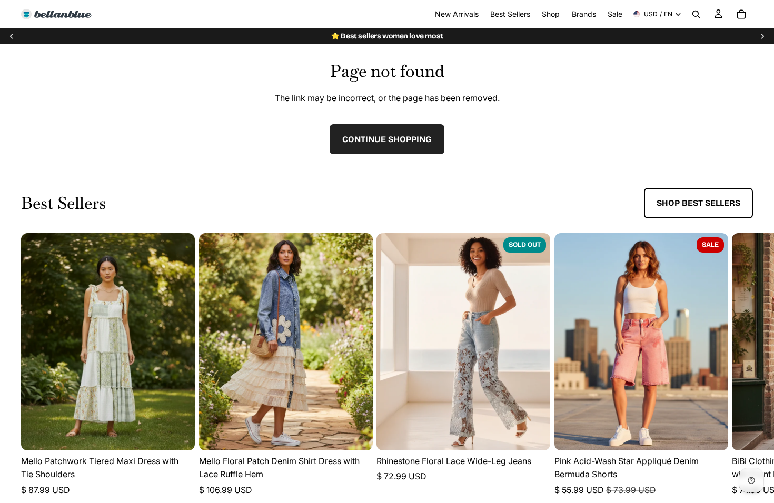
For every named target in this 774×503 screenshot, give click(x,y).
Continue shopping (387, 139)
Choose (187, 434)
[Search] (696, 14)
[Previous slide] (11, 36)
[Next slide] (762, 36)
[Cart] (741, 14)
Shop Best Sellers (698, 203)
